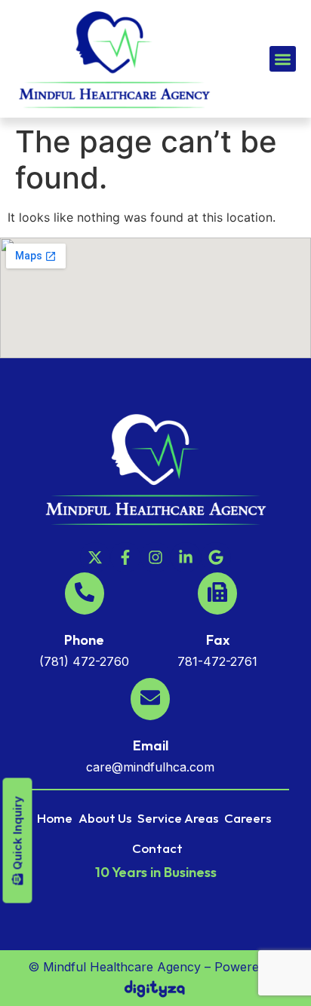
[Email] (150, 699)
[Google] (216, 557)
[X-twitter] (95, 557)
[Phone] (84, 593)
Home (54, 818)
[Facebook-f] (125, 557)
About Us (105, 818)
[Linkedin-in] (186, 557)
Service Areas (177, 818)
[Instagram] (155, 557)
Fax (217, 640)
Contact (157, 848)
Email (150, 745)
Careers (247, 818)
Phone (84, 640)
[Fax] (217, 593)
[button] (282, 59)
